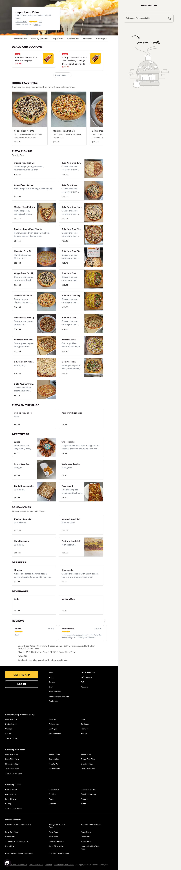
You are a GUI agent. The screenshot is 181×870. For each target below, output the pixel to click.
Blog (50, 687)
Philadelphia (54, 724)
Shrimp (8, 804)
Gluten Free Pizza (88, 759)
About (51, 677)
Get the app (22, 674)
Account (84, 687)
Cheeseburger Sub (88, 789)
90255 (53, 652)
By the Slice (54, 759)
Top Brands (53, 701)
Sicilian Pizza (54, 754)
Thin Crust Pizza (12, 768)
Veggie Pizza (86, 754)
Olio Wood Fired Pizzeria (59, 853)
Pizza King (9, 846)
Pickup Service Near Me (59, 696)
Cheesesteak (10, 794)
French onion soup (88, 794)
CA (26, 652)
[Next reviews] (105, 621)
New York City (11, 719)
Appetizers (57, 38)
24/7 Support (86, 677)
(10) (40, 22)
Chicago (8, 729)
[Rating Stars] (33, 22)
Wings (83, 804)
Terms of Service (36, 864)
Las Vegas (53, 729)
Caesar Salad (11, 789)
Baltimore (85, 724)
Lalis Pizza (85, 836)
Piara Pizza (53, 832)
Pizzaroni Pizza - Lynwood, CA (18, 824)
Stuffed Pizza (54, 768)
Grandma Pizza (87, 764)
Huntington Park (39, 652)
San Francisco (55, 733)
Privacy (48, 864)
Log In (21, 684)
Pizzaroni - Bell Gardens (91, 824)
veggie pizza (62, 660)
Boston (84, 733)
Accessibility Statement (64, 864)
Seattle (8, 733)
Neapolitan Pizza (12, 764)
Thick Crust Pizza (88, 768)
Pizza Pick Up (20, 38)
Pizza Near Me (55, 691)
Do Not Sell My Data (18, 864)
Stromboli (53, 804)
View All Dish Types (13, 808)
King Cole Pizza (11, 832)
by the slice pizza (34, 660)
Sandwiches (73, 38)
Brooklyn (52, 719)
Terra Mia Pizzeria (56, 841)
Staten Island (11, 724)
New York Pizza (11, 754)
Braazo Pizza (86, 841)
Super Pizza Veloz (56, 846)
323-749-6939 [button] (21, 21)
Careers (52, 682)
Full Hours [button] (37, 25)
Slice (20, 652)
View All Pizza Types (13, 773)
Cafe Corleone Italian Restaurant (19, 853)
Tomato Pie (53, 764)
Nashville (85, 729)
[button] (34, 59)
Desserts (87, 38)
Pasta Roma (86, 832)
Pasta (51, 799)
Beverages (101, 38)
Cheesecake (54, 789)
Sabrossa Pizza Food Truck (16, 841)
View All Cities (11, 738)
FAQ (82, 682)
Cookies (52, 794)
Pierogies (84, 799)
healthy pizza (49, 660)
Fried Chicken (11, 799)
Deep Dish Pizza (12, 759)
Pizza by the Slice (39, 38)
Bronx (83, 719)
